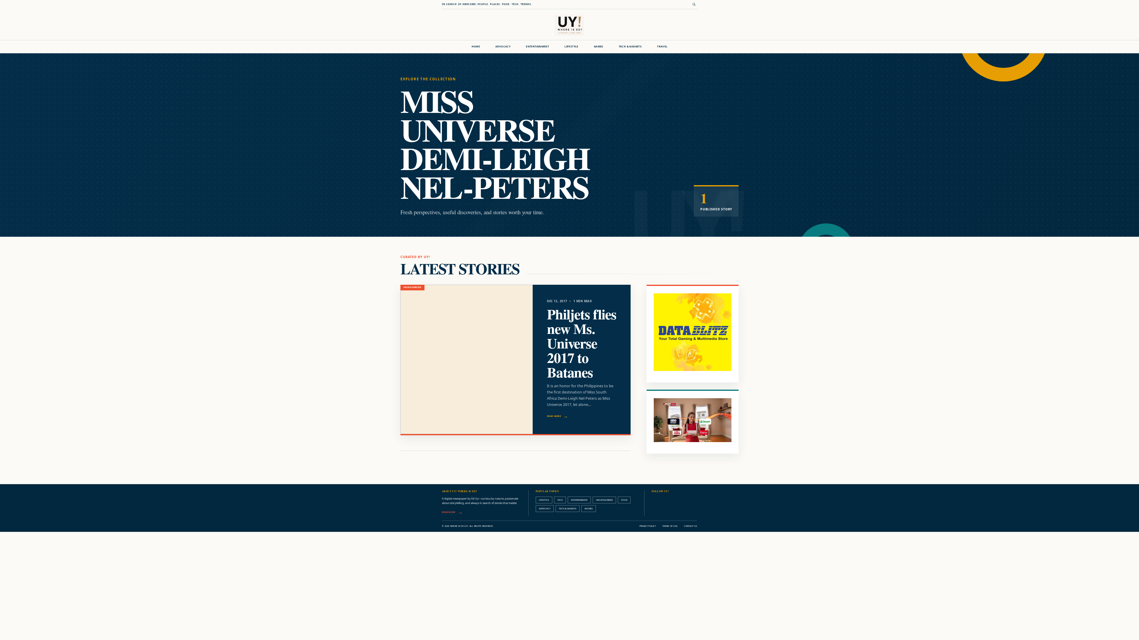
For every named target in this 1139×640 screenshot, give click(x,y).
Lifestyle (571, 46)
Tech (560, 499)
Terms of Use (669, 526)
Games (598, 46)
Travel (662, 46)
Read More (554, 416)
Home (476, 46)
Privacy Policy (648, 526)
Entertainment (537, 46)
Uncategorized (604, 499)
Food (624, 499)
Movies (589, 508)
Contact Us (690, 526)
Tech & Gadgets (630, 46)
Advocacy (502, 46)
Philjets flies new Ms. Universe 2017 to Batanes (581, 342)
